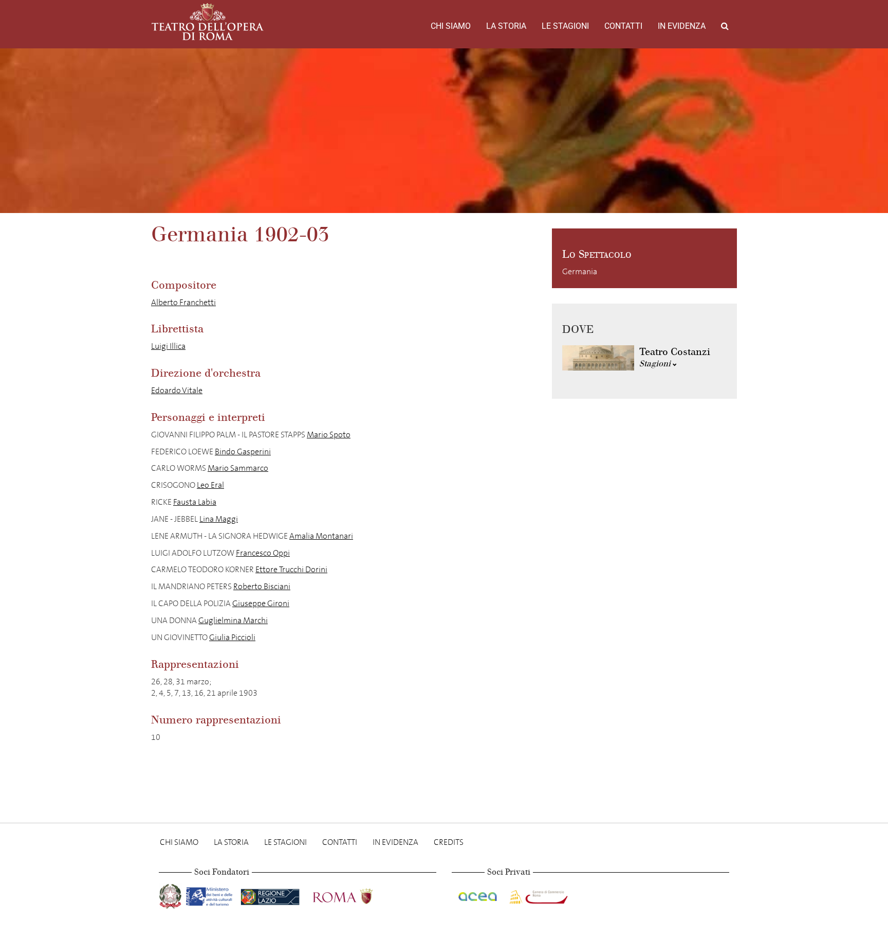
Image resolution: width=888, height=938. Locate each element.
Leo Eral (210, 485)
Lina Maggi (218, 519)
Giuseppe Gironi (260, 603)
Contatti (623, 26)
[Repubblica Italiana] (171, 894)
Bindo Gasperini (243, 451)
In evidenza (682, 26)
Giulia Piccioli (232, 637)
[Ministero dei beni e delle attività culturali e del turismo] (211, 894)
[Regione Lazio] (271, 894)
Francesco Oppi (263, 552)
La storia (506, 26)
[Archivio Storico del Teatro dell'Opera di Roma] (208, 21)
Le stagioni (565, 26)
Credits (449, 842)
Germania (579, 271)
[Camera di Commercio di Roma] (537, 894)
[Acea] (478, 894)
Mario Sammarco (238, 468)
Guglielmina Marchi (233, 620)
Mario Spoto (328, 434)
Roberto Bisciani (261, 586)
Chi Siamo (451, 26)
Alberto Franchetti (183, 302)
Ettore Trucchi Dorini (291, 569)
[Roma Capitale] (356, 894)
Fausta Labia (194, 502)
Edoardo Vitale (176, 390)
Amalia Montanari (321, 535)
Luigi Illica (168, 346)
